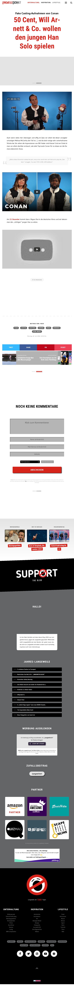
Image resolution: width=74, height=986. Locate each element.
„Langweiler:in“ (48, 737)
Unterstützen (30, 941)
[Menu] (66, 2)
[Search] (71, 2)
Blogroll (11, 941)
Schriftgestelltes (37, 929)
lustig (23, 328)
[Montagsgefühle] (15, 539)
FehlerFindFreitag (11, 916)
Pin (46, 347)
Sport (63, 923)
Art (37, 918)
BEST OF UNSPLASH (37, 527)
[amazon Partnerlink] (14, 806)
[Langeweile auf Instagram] (37, 953)
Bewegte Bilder (37, 921)
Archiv (20, 941)
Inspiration (37, 910)
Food (62, 914)
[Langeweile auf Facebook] (20, 953)
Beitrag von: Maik (37, 323)
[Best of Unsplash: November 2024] (37, 540)
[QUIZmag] (14, 829)
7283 (39, 899)
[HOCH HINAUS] (37, 968)
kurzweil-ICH (37, 927)
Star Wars (37, 331)
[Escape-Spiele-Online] (59, 829)
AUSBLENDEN (38, 83)
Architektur (37, 916)
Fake (48, 328)
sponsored (62, 941)
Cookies (45, 945)
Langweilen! (37, 774)
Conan (41, 328)
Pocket (63, 347)
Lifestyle (63, 910)
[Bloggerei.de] (37, 981)
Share (28, 347)
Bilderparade (11, 914)
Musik (63, 918)
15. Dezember (15, 219)
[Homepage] (13, 2)
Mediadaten (51, 941)
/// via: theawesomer (37, 279)
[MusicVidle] (59, 806)
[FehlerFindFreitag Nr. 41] (59, 540)
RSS (52, 945)
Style (62, 925)
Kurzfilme (11, 925)
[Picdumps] (37, 829)
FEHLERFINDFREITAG (59, 527)
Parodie (57, 328)
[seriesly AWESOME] (37, 806)
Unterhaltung (11, 910)
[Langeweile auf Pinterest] (54, 953)
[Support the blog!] (37, 575)
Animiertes (37, 914)
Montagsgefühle (11, 918)
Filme (11, 923)
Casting (32, 328)
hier (26, 481)
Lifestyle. (56, 2)
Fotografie (37, 925)
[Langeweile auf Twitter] (28, 953)
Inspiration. (46, 2)
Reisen (63, 921)
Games (11, 927)
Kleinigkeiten (11, 921)
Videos (37, 931)
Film (16, 328)
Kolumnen (63, 916)
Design (37, 923)
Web (63, 931)
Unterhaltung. (34, 2)
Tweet (11, 347)
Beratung (24, 945)
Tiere (62, 929)
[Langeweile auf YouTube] (45, 953)
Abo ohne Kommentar (47, 461)
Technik (63, 927)
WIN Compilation (11, 931)
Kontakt (41, 941)
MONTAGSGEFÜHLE (15, 527)
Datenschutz (35, 945)
